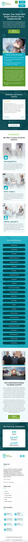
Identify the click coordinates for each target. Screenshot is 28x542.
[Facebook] (21, 456)
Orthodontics (10, 162)
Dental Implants (11, 222)
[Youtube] (23, 456)
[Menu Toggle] (16, 2)
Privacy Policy (7, 479)
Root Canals (9, 192)
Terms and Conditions (9, 482)
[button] (9, 121)
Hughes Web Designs (17, 539)
